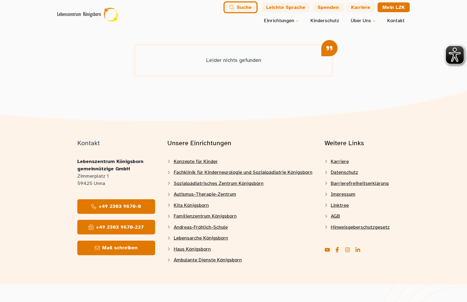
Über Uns (361, 21)
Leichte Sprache (285, 7)
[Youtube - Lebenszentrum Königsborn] (327, 250)
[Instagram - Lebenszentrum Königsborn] (347, 250)
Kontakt (396, 21)
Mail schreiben (120, 248)
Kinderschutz (325, 21)
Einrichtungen (279, 21)
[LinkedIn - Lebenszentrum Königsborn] (358, 250)
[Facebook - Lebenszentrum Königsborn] (337, 250)
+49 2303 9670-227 (120, 227)
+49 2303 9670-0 (120, 206)
